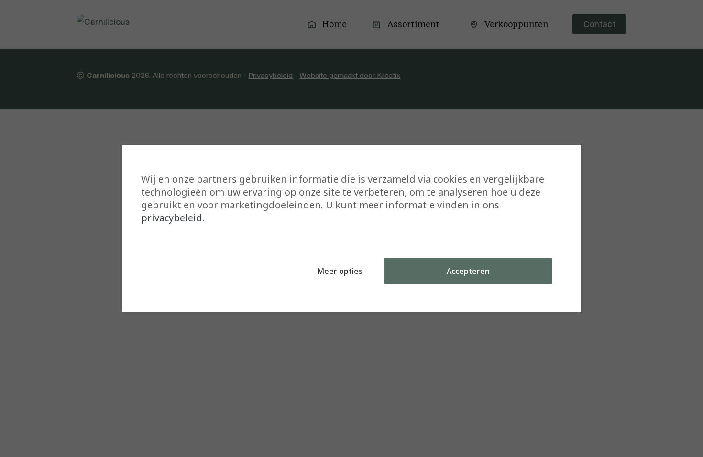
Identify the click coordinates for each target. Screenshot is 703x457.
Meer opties (339, 271)
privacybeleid (171, 217)
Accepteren (468, 271)
